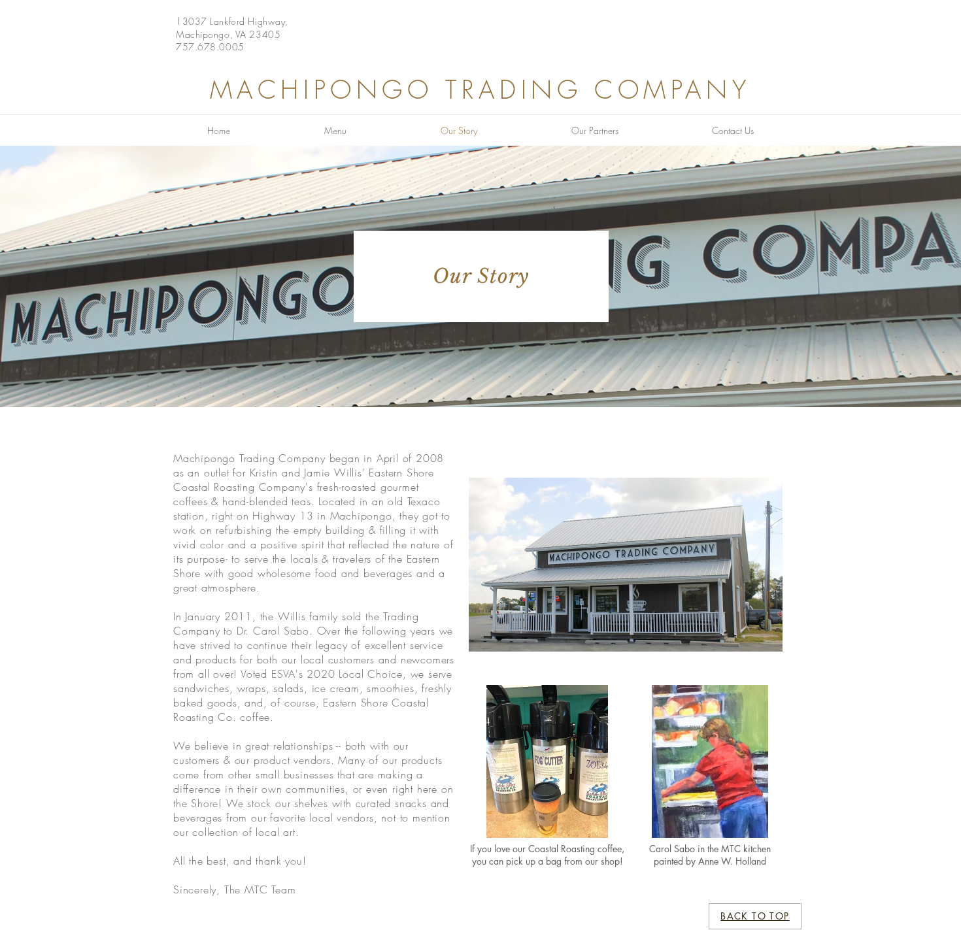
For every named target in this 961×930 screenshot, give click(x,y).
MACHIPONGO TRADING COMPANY (480, 89)
